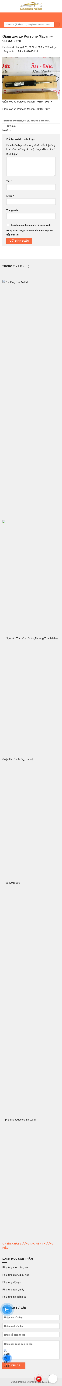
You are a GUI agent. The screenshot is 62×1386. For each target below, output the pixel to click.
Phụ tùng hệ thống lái (14, 1297)
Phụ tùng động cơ (12, 1282)
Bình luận (12, 154)
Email (10, 195)
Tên (9, 181)
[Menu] (30, 16)
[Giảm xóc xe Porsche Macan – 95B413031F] (31, 78)
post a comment (41, 120)
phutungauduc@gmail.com (20, 1119)
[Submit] (57, 24)
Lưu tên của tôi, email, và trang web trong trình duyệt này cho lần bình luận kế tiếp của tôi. (29, 229)
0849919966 (12, 882)
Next (6, 130)
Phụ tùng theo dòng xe (15, 1267)
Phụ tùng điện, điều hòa (16, 1275)
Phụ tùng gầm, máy (13, 1289)
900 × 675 (43, 47)
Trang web (12, 210)
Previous (9, 126)
